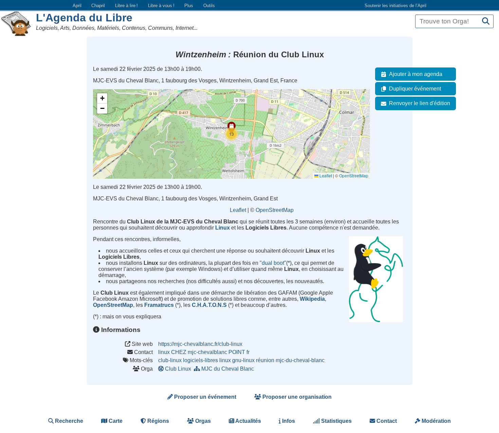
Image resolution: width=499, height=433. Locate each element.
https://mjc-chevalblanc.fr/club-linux (200, 344)
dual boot (273, 263)
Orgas (202, 421)
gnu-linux (243, 360)
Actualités (247, 421)
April (77, 5)
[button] (231, 134)
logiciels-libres (200, 360)
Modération (435, 421)
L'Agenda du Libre (84, 18)
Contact (386, 421)
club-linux (170, 360)
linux (225, 360)
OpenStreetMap (353, 175)
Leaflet (325, 175)
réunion (265, 360)
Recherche (68, 421)
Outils (209, 5)
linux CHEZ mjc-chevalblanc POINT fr (204, 352)
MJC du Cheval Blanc (227, 369)
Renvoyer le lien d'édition (419, 103)
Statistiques (336, 421)
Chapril (98, 5)
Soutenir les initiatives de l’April (395, 5)
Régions (157, 421)
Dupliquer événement (415, 89)
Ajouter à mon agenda (415, 74)
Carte (115, 421)
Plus (188, 5)
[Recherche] (485, 21)
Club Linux (178, 369)
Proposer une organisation (296, 397)
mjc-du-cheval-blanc (300, 360)
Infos (288, 421)
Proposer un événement (204, 397)
